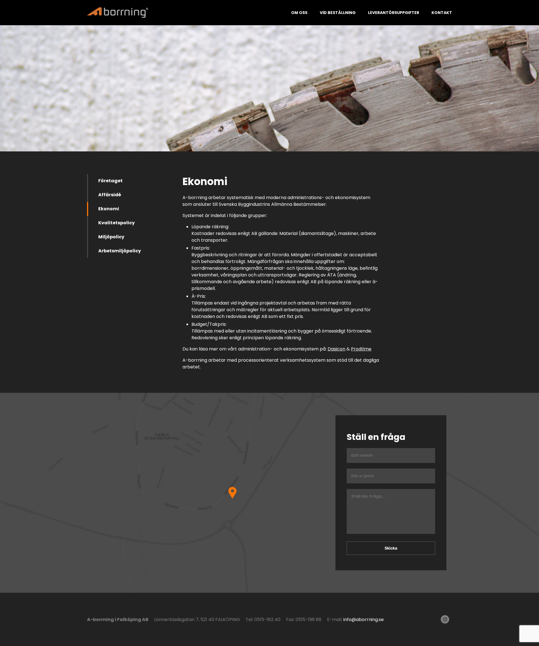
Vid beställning (338, 12)
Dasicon (336, 349)
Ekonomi (108, 209)
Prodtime (361, 349)
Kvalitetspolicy (116, 223)
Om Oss (299, 12)
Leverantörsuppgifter (393, 12)
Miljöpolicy (111, 237)
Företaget (110, 180)
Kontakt (441, 12)
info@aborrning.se (363, 619)
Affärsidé (109, 195)
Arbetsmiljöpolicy (119, 251)
